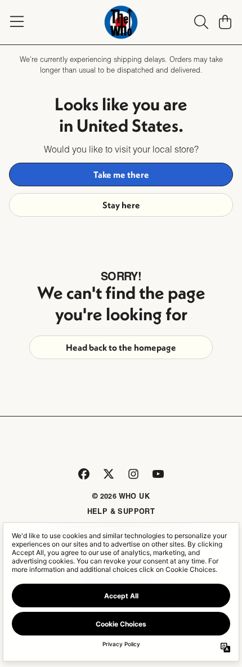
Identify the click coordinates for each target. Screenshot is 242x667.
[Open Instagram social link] (133, 474)
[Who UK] (121, 22)
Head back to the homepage (121, 347)
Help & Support (121, 511)
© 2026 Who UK (121, 495)
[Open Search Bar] (200, 22)
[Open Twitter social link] (108, 474)
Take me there (121, 174)
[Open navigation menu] (17, 22)
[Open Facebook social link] (83, 474)
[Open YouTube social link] (158, 474)
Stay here (121, 205)
